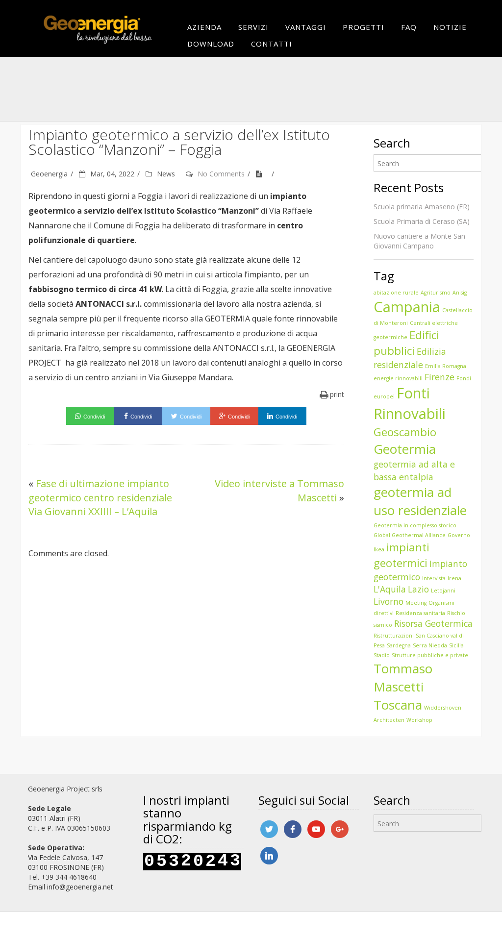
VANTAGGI (305, 27)
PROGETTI (363, 27)
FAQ (409, 27)
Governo (459, 535)
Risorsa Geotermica (433, 623)
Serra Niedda (430, 645)
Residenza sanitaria (420, 613)
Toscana (398, 705)
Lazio (418, 589)
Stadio (382, 655)
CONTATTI (271, 44)
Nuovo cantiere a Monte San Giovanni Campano (419, 240)
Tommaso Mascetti (403, 677)
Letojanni (443, 590)
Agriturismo (436, 292)
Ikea (379, 549)
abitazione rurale (396, 292)
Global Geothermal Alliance (410, 535)
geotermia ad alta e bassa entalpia (414, 470)
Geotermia (405, 449)
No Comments (221, 173)
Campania (407, 307)
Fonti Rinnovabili (410, 403)
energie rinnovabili (398, 378)
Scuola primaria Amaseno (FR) (422, 206)
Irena (454, 578)
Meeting (416, 602)
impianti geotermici (401, 555)
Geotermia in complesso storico (415, 525)
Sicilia (456, 645)
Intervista (434, 578)
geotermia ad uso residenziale (420, 501)
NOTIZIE (450, 27)
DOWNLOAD (210, 44)
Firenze (439, 377)
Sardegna (399, 645)
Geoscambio (405, 432)
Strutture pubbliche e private (430, 655)
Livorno (388, 601)
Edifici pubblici (406, 342)
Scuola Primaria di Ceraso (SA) (422, 221)
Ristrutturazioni (394, 635)
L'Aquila (390, 589)
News (166, 173)
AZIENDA (204, 27)
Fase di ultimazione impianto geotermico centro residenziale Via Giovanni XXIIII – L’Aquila (100, 497)
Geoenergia (49, 173)
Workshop (419, 719)
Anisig (459, 292)
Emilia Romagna (445, 366)
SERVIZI (253, 27)
